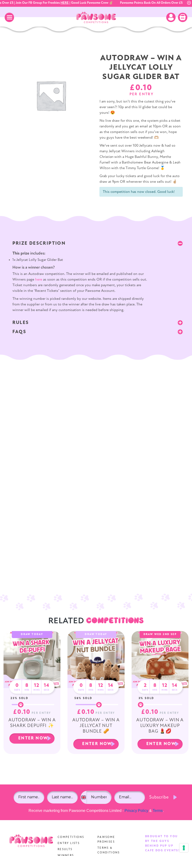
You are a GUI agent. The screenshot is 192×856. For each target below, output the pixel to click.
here (38, 280)
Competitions (71, 837)
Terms (158, 811)
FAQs (19, 332)
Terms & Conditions (108, 850)
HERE (61, 3)
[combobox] (83, 797)
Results (65, 849)
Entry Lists (69, 843)
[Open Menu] (9, 17)
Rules (20, 322)
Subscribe (159, 797)
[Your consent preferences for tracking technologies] (183, 847)
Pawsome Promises (106, 839)
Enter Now (33, 738)
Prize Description (39, 243)
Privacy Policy (136, 811)
